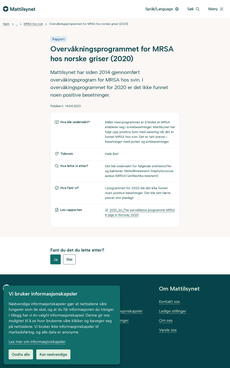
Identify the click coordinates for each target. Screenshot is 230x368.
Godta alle (21, 354)
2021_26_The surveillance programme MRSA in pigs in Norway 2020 (140, 212)
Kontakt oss (169, 301)
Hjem (6, 24)
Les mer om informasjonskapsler (37, 341)
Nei (69, 259)
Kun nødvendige (53, 354)
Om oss (165, 320)
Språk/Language (159, 9)
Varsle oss (168, 330)
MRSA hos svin (33, 24)
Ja (56, 259)
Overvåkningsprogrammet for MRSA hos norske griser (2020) (88, 24)
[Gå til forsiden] (19, 9)
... (16, 24)
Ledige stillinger (172, 311)
